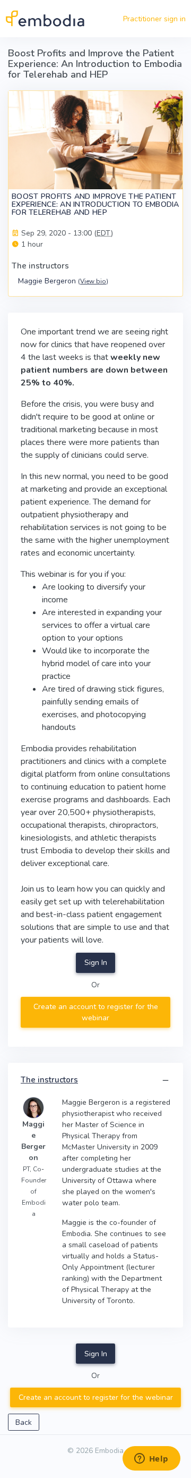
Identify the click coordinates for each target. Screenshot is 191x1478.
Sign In (95, 963)
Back (23, 1422)
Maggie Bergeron (63, 281)
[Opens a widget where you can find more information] (151, 1459)
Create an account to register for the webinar (95, 1012)
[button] (165, 1081)
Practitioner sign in (154, 19)
